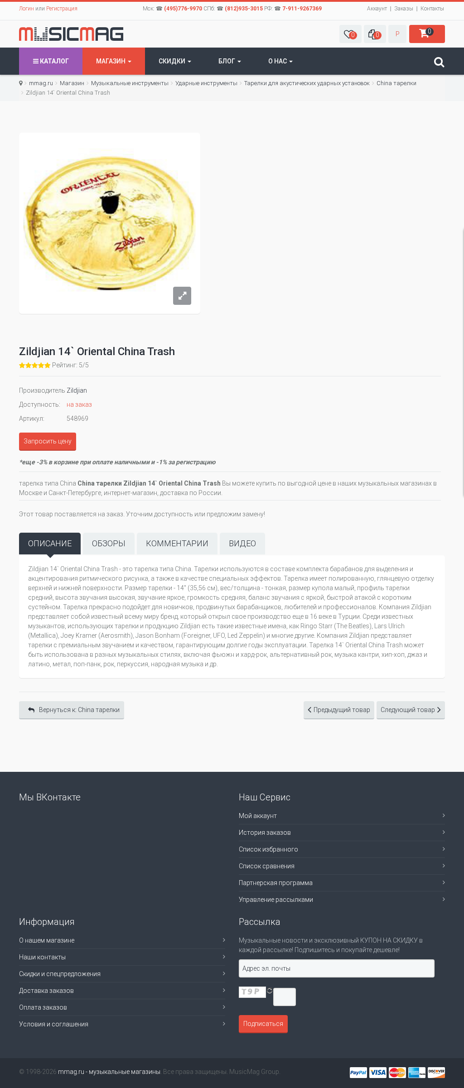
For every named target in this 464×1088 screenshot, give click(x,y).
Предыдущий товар (342, 709)
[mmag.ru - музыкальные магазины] (71, 34)
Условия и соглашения (53, 1024)
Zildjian (77, 390)
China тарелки (396, 83)
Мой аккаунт (258, 815)
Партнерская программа (276, 882)
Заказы (403, 8)
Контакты (432, 8)
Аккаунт (377, 8)
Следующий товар (408, 709)
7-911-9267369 (302, 8)
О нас (278, 61)
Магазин (111, 61)
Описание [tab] (50, 543)
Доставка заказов (46, 990)
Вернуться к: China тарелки (79, 709)
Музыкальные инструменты (130, 83)
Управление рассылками (276, 899)
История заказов (265, 832)
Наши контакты (42, 957)
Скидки (173, 61)
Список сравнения (267, 866)
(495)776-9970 (183, 8)
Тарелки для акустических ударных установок (307, 83)
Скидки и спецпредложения (60, 973)
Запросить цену (48, 441)
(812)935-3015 (244, 8)
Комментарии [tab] (177, 543)
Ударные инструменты (206, 83)
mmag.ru (41, 83)
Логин (26, 8)
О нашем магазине (46, 940)
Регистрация (61, 8)
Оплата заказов (43, 1007)
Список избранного (268, 849)
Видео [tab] (242, 543)
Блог (227, 61)
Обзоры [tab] (109, 543)
